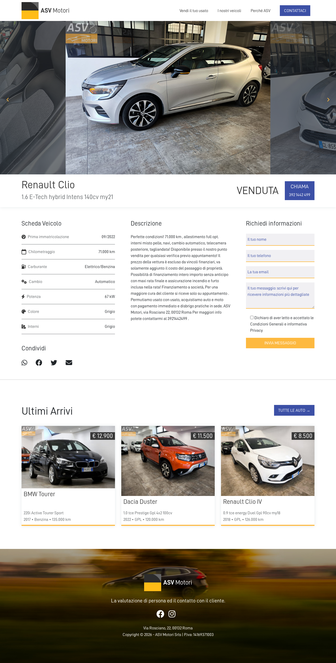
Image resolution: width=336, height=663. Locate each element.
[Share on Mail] (68, 362)
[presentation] (7, 99)
